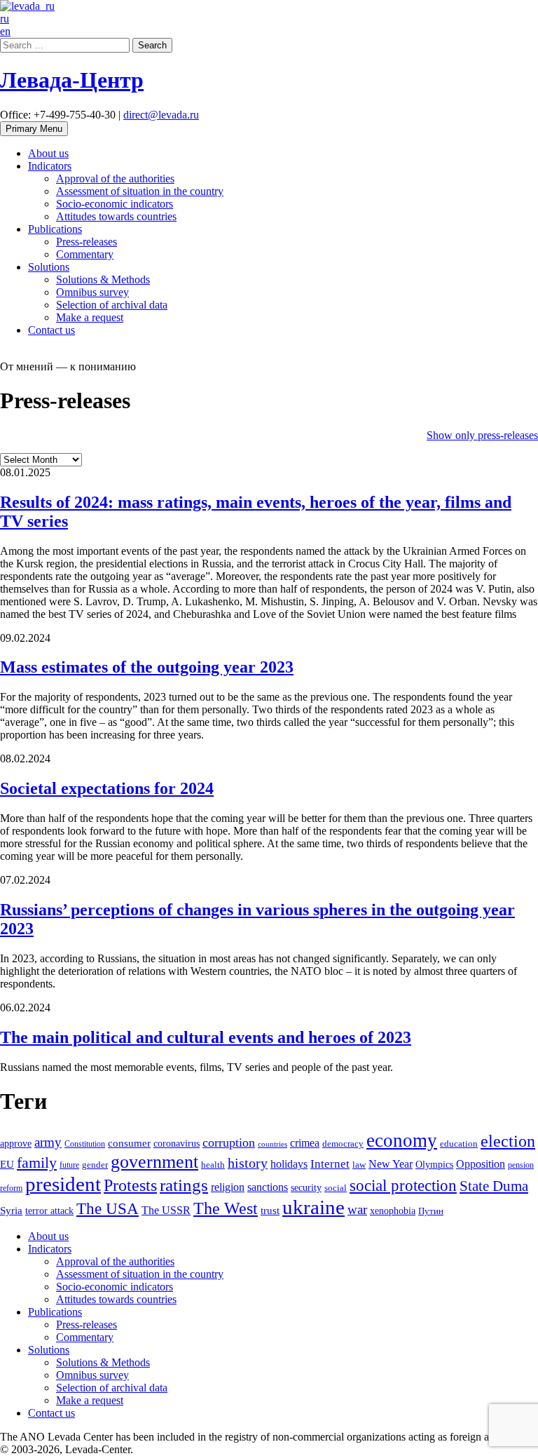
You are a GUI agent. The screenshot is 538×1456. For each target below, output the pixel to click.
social (335, 1188)
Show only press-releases (482, 435)
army (48, 1142)
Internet (330, 1164)
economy (401, 1140)
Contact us (51, 330)
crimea (304, 1143)
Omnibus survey (92, 292)
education (459, 1144)
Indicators (49, 166)
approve (16, 1143)
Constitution (84, 1144)
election (508, 1141)
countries (272, 1144)
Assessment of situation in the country (139, 191)
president (63, 1184)
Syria (11, 1210)
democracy (343, 1144)
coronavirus (176, 1143)
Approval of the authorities (115, 178)
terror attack (49, 1210)
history (248, 1163)
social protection (403, 1185)
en (5, 31)
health (213, 1165)
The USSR (166, 1210)
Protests (130, 1185)
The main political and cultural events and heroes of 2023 (205, 1037)
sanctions (267, 1187)
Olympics (434, 1164)
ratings (184, 1184)
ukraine (313, 1207)
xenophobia (392, 1210)
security (306, 1187)
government (154, 1162)
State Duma (494, 1186)
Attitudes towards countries (116, 216)
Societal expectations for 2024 (107, 788)
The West (225, 1208)
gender (95, 1165)
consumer (129, 1143)
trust (270, 1210)
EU (7, 1164)
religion (227, 1187)
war (357, 1209)
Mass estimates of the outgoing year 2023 (147, 667)
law (359, 1165)
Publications (55, 229)
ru (4, 19)
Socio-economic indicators (114, 204)
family (37, 1162)
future (69, 1165)
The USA (107, 1208)
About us (48, 153)
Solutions (48, 267)
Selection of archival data (111, 305)
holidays (289, 1164)
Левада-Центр (72, 80)
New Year (390, 1164)
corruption (228, 1142)
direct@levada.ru (161, 115)
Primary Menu (34, 128)
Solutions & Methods (103, 279)
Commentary (84, 254)
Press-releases (86, 242)
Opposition (480, 1164)
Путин (430, 1211)
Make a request (89, 317)
